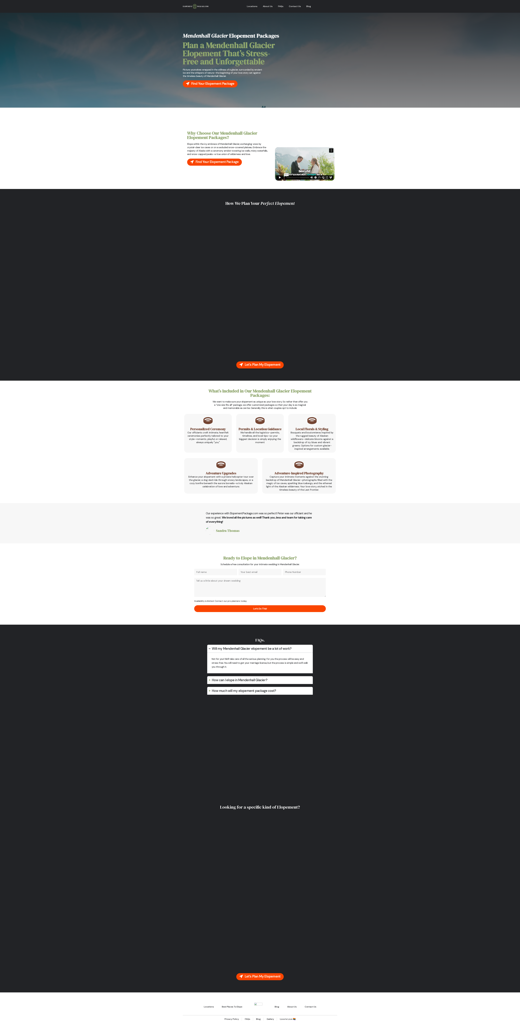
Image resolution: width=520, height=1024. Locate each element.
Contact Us (295, 6)
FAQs (280, 6)
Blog (308, 6)
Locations (252, 6)
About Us (268, 6)
